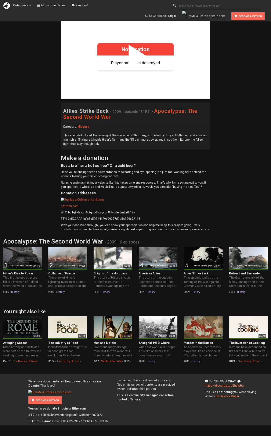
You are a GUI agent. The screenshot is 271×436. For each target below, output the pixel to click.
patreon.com (70, 206)
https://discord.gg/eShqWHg (224, 385)
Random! (81, 5)
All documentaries (53, 5)
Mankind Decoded (111, 361)
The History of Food (68, 361)
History (15, 292)
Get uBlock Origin (160, 16)
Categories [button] (21, 5)
